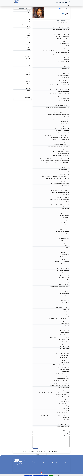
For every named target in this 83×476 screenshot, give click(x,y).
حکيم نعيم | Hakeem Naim (26, 24)
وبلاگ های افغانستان (66, 309)
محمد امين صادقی (27, 95)
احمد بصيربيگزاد (28, 44)
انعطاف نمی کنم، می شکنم (65, 413)
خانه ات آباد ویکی (66, 180)
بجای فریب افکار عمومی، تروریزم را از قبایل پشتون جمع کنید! (61, 119)
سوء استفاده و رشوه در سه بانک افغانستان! (63, 268)
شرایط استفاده (43, 462)
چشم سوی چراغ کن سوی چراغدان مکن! (63, 366)
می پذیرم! (51, 475)
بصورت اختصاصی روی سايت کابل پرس (64, 422)
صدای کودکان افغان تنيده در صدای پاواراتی (63, 339)
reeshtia (29, 63)
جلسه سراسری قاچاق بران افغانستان (64, 403)
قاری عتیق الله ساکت (27, 56)
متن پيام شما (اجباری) (66, 435)
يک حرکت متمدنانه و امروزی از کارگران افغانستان (62, 394)
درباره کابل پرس (32, 461)
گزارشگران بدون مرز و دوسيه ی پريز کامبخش (63, 297)
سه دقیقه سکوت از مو (66, 102)
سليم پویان (28, 69)
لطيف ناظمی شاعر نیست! (65, 254)
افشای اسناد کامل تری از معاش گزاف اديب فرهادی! (62, 231)
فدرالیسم (35, 5)
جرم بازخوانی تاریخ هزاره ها (65, 220)
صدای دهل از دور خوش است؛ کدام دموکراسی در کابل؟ (61, 219)
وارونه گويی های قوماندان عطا (65, 302)
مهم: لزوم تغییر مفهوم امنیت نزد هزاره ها (63, 91)
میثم (29, 19)
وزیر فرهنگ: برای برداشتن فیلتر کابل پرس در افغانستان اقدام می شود (59, 210)
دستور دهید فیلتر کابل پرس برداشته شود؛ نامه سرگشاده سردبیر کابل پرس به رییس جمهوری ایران (55, 176)
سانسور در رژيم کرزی (66, 217)
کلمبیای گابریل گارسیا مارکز (65, 148)
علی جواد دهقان (28, 15)
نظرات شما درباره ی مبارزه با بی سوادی (64, 421)
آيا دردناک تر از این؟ (66, 245)
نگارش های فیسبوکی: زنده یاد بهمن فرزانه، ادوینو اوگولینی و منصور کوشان (59, 155)
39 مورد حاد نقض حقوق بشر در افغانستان (63, 426)
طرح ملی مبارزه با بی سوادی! (65, 222)
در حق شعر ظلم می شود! (65, 328)
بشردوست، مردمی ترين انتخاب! (64, 229)
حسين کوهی (28, 76)
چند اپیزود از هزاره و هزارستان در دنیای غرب (63, 82)
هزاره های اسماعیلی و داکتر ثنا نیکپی (64, 100)
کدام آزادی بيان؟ (67, 291)
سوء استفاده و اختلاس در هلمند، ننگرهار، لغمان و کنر (61, 261)
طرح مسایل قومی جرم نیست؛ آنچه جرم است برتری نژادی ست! (60, 139)
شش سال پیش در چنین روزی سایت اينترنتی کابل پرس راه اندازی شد (59, 211)
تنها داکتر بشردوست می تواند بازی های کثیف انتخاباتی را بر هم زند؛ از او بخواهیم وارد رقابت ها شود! (55, 178)
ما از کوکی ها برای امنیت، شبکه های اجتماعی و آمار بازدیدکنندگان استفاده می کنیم (36, 475)
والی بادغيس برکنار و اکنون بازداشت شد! (63, 341)
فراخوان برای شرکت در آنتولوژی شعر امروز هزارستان (62, 128)
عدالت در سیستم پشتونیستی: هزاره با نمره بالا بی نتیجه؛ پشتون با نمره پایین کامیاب (57, 107)
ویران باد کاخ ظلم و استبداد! (65, 116)
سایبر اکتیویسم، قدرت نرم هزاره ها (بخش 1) (63, 75)
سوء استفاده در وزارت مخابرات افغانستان (63, 387)
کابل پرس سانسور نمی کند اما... (64, 351)
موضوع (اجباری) (67, 433)
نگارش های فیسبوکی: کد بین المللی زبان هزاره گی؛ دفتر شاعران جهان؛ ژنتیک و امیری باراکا (56, 162)
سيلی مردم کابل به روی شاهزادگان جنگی (63, 424)
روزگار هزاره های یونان (66, 59)
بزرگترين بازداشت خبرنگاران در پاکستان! (63, 350)
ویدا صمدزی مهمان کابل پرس (65, 408)
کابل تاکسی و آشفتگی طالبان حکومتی (64, 123)
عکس (43, 5)
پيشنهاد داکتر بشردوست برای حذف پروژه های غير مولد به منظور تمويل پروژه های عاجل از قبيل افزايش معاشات (54, 392)
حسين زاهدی (28, 79)
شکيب (29, 67)
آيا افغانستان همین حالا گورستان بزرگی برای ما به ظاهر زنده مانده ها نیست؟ (58, 146)
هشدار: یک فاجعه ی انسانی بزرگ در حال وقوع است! (62, 197)
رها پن (29, 51)
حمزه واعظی (28, 92)
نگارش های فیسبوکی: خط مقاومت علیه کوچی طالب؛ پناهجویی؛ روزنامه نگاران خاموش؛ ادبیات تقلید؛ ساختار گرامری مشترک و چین (51, 158)
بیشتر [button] (32, 5)
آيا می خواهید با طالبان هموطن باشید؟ (64, 169)
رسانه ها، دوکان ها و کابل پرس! (64, 240)
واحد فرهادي (28, 46)
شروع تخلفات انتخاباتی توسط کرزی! (64, 277)
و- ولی (29, 86)
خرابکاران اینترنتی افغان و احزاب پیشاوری (63, 132)
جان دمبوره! (67, 233)
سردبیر (65, 5)
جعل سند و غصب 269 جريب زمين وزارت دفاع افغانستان (61, 373)
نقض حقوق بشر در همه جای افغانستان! (63, 346)
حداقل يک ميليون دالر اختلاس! (65, 332)
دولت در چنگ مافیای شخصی (65, 405)
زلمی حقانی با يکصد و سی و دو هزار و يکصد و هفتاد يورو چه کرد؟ (60, 336)
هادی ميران (28, 77)
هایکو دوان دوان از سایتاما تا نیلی (64, 142)
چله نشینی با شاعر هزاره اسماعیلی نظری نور (63, 38)
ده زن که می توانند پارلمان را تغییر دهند (63, 103)
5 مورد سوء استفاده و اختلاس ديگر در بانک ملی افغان (61, 380)
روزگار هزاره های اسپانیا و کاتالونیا (64, 43)
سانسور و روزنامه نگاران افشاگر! (65, 242)
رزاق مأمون (28, 14)
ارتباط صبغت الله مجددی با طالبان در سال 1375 (62, 307)
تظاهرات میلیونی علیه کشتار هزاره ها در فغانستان (62, 118)
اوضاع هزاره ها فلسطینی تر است (64, 94)
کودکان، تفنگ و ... (66, 376)
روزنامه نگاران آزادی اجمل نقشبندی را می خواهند (62, 396)
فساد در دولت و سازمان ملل (65, 359)
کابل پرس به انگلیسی (54, 462)
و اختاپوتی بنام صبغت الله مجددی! (64, 344)
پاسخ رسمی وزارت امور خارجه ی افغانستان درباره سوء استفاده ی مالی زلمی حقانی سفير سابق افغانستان (55, 415)
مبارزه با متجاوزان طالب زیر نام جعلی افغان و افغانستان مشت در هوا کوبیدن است (58, 89)
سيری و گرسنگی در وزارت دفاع (65, 201)
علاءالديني (29, 40)
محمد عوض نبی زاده (27, 85)
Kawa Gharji (28, 26)
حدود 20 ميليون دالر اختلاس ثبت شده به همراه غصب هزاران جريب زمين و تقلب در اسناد (57, 318)
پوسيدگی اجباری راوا (66, 314)
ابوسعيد (29, 23)
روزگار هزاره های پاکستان (65, 77)
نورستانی (36, 451)
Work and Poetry (65, 14)
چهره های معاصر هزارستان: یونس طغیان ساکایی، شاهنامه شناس (60, 63)
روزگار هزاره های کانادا (66, 40)
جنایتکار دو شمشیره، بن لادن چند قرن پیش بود (62, 130)
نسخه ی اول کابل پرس (66, 417)
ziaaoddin (28, 35)
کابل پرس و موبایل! (66, 243)
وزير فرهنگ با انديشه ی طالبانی (65, 419)
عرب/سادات (25, 451)
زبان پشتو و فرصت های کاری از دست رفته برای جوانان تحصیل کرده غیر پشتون (58, 114)
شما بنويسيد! (67, 226)
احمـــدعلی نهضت (28, 81)
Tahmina (29, 47)
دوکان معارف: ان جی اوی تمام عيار (64, 272)
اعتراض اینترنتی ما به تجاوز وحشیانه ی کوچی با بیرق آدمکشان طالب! (59, 199)
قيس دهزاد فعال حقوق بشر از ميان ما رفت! (63, 343)
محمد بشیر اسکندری (27, 37)
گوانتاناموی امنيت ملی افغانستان (64, 362)
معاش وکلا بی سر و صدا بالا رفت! (64, 348)
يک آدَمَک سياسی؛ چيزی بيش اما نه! (64, 284)
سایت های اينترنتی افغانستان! (65, 263)
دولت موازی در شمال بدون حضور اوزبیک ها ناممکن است (61, 144)
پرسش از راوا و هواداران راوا (65, 298)
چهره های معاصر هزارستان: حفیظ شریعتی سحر (62, 80)
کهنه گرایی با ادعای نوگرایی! (65, 249)
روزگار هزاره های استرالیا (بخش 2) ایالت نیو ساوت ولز (61, 34)
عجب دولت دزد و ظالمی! (65, 224)
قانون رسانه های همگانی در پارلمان (64, 390)
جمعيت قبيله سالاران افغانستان (64, 259)
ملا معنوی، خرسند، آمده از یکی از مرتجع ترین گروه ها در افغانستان (60, 204)
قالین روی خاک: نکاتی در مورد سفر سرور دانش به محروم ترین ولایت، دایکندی (58, 110)
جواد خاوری (28, 30)
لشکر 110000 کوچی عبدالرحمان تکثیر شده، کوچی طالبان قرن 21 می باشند (58, 172)
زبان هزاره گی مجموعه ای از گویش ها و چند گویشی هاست (61, 164)
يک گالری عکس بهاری (66, 398)
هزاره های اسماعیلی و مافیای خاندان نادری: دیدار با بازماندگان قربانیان (59, 24)
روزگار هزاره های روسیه (66, 70)
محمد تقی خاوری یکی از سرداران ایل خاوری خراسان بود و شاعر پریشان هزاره (58, 96)
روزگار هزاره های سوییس (65, 68)
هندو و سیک (43, 451)
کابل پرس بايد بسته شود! (65, 371)
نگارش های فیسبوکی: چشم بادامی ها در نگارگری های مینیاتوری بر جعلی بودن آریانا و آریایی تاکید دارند (55, 160)
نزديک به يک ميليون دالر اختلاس (64, 357)
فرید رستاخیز (28, 28)
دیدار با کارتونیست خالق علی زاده (64, 73)
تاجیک (53, 451)
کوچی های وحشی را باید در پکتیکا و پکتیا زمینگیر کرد (62, 141)
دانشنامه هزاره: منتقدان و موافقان (64, 25)
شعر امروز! (67, 327)
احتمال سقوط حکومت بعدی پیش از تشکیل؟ (63, 153)
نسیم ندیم (29, 21)
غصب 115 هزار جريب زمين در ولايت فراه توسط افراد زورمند (61, 334)
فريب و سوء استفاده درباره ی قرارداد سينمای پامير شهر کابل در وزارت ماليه (59, 385)
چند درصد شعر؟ (67, 325)
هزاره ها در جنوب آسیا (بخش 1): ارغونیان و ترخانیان (62, 47)
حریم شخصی (43, 461)
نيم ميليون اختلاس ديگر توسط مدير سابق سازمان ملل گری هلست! (60, 227)
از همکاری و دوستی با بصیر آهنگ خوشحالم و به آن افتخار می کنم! (60, 183)
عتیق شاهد (28, 31)
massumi (28, 53)
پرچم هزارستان (67, 171)
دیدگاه (45, 5)
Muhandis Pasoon (27, 97)
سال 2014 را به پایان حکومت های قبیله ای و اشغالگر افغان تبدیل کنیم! (59, 151)
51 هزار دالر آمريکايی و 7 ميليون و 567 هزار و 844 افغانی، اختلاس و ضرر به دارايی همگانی (56, 367)
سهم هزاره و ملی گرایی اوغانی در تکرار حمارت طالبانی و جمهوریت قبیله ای (59, 84)
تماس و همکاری (32, 462)
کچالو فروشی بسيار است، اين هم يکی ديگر (63, 378)
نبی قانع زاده (28, 93)
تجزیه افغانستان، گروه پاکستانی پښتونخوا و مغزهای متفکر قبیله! (60, 190)
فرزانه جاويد (28, 49)
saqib (29, 65)
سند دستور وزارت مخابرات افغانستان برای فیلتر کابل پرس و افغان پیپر (59, 203)
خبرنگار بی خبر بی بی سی (65, 208)
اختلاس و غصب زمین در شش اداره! (64, 250)
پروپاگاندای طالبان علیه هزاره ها (65, 194)
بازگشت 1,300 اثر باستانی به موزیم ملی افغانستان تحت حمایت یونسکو (59, 406)
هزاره (68, 86)
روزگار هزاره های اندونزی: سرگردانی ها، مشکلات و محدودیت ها (60, 54)
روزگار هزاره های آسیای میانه (65, 45)
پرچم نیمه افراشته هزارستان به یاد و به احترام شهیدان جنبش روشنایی (59, 93)
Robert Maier (28, 88)
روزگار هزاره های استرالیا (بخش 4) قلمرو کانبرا (63, 31)
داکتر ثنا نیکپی (28, 10)
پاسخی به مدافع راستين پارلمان (65, 300)
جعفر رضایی (28, 83)
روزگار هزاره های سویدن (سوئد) (65, 64)
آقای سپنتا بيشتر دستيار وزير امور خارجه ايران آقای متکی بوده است (60, 383)
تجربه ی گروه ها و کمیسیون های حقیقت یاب (63, 256)
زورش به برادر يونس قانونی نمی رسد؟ (64, 305)
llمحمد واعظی (28, 33)
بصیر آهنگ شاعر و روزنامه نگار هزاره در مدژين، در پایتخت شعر (60, 125)
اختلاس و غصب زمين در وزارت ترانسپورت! (63, 275)
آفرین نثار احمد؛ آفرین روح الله (65, 181)
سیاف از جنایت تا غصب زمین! (65, 266)
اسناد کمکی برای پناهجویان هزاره (64, 121)
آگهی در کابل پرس (54, 461)
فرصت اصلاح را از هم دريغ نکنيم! (64, 375)
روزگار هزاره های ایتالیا (66, 57)
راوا (68, 316)
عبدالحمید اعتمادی (27, 72)
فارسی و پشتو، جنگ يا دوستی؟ (65, 320)
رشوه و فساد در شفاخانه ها (65, 279)
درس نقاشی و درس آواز (66, 126)
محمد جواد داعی (28, 62)
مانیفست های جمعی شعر (65, 167)
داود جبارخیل (28, 70)
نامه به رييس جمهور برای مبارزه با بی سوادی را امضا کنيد (61, 412)
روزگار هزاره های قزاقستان (65, 48)
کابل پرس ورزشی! (66, 312)
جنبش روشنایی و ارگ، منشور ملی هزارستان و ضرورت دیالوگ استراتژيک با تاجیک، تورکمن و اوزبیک (55, 109)
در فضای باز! (67, 247)
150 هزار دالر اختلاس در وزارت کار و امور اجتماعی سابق (61, 353)
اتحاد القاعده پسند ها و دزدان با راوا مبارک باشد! (62, 265)
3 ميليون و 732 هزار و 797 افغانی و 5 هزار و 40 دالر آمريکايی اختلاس (59, 364)
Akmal (29, 60)
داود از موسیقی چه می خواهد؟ (65, 234)
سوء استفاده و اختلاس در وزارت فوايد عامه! (63, 273)
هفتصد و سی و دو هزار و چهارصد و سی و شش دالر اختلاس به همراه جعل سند (58, 188)
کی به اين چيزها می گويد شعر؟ (65, 321)
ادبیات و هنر (48, 5)
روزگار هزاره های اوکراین (66, 41)
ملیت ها (58, 451)
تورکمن (47, 451)
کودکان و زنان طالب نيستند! (65, 281)
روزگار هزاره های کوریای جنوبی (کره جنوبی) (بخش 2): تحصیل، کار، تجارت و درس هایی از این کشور (55, 50)
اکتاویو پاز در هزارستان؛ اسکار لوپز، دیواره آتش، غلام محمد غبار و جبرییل (59, 133)
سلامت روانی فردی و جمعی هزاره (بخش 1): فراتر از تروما (61, 27)
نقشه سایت (64, 462)
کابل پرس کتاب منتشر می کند (65, 213)
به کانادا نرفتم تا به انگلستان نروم (64, 149)
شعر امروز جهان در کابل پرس (65, 98)
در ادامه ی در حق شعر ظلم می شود (64, 311)
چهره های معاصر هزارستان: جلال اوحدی (63, 55)
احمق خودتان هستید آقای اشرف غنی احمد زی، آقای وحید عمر (60, 192)
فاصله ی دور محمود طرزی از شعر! (64, 185)
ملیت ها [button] (58, 5)
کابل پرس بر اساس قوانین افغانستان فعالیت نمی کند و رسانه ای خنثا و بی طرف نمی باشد (57, 135)
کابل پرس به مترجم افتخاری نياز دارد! (64, 236)
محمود (29, 42)
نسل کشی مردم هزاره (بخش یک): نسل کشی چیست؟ (61, 22)
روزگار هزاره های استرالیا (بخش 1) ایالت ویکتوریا (62, 36)
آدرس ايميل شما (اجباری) (66, 430)
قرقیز (39, 451)
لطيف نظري (28, 39)
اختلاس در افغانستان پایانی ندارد (64, 215)
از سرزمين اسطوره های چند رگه (65, 289)
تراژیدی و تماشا (67, 399)
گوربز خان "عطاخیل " (27, 58)
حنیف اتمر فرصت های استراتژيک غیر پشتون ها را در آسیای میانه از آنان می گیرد (58, 112)
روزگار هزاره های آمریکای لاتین (65, 66)
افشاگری (54, 5)
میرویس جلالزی (28, 74)
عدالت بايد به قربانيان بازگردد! (65, 355)
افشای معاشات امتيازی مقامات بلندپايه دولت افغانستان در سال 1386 (59, 337)
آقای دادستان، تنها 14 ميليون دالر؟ (64, 282)
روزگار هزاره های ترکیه (66, 71)
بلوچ (33, 451)
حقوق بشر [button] (61, 5)
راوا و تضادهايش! (66, 288)
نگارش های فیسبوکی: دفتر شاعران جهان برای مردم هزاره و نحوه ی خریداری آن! (58, 157)
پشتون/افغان (30, 451)
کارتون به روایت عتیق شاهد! (65, 258)
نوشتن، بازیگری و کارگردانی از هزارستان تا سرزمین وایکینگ (61, 29)
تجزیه (38, 5)
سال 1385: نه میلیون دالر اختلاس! (64, 238)
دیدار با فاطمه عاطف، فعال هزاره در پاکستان (63, 32)
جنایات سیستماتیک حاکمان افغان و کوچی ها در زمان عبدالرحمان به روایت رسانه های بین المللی (56, 187)
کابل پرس (29, 12)
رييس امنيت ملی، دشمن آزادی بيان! (64, 304)
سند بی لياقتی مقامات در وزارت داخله (64, 401)
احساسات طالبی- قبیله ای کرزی (65, 206)
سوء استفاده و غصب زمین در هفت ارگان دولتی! (62, 270)
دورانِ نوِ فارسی (67, 295)
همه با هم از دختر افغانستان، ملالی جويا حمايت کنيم (62, 382)
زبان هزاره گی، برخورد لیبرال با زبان (64, 165)
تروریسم (40, 5)
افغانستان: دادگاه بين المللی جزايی (64, 330)
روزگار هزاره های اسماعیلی (65, 79)
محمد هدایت (28, 90)
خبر (51, 5)
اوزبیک (50, 451)
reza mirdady (28, 54)
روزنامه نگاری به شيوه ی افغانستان (64, 369)
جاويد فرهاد (28, 17)
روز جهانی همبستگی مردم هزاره (64, 174)
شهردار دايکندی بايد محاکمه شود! (64, 293)
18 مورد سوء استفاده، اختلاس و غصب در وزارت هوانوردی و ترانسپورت (59, 286)
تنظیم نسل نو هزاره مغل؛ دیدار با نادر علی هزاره (62, 52)
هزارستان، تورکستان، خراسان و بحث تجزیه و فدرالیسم (61, 105)
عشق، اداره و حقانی (66, 410)
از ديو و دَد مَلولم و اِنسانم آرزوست (64, 323)
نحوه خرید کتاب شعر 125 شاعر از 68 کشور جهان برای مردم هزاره (60, 137)
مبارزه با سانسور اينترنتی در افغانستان (64, 389)
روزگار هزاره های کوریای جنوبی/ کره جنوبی (63, 61)
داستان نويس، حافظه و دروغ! (65, 252)
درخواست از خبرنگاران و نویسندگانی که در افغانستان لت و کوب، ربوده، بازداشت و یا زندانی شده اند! (55, 196)
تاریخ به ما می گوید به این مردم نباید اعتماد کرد (62, 87)
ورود (64, 461)
